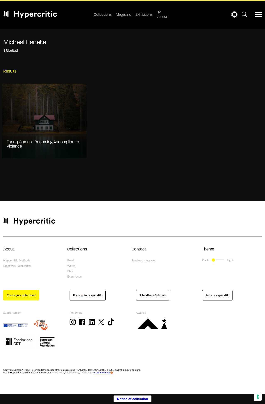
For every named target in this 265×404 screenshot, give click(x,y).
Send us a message (143, 260)
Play (70, 271)
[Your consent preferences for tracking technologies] (258, 397)
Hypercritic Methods (16, 260)
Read (70, 260)
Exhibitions (144, 15)
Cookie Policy (87, 372)
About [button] (8, 249)
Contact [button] (138, 249)
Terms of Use (57, 372)
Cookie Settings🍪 (103, 372)
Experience (74, 276)
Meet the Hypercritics (17, 265)
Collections (103, 15)
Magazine (123, 15)
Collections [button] (77, 249)
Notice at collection (132, 399)
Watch (71, 265)
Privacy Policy (72, 372)
